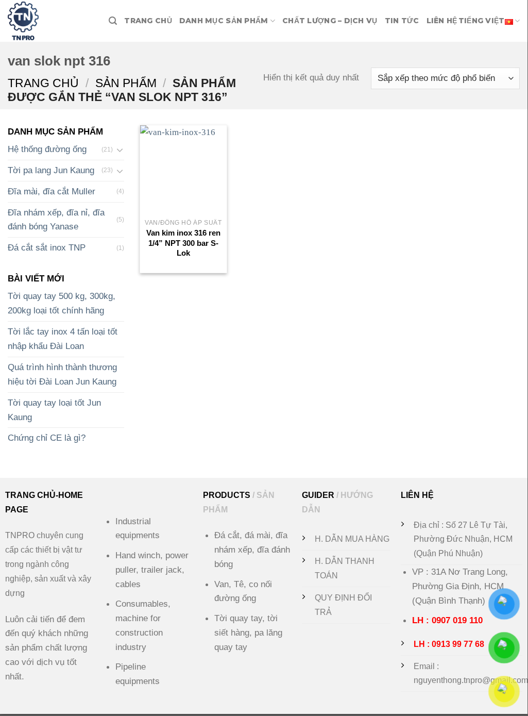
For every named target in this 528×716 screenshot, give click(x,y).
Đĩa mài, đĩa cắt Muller (51, 191)
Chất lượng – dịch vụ (330, 20)
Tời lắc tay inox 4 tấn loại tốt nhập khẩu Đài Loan (62, 339)
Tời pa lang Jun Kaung (51, 170)
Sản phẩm (126, 83)
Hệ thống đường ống (47, 149)
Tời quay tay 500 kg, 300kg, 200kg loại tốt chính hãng (61, 303)
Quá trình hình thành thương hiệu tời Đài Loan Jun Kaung (62, 374)
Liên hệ (442, 20)
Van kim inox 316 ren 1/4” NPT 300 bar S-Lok (183, 242)
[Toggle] (119, 149)
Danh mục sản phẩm (223, 20)
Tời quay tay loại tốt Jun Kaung (54, 409)
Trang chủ (148, 20)
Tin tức (402, 20)
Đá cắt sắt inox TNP (47, 248)
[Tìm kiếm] (113, 21)
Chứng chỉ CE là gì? (47, 438)
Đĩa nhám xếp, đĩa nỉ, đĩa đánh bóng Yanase (56, 219)
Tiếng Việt (481, 20)
